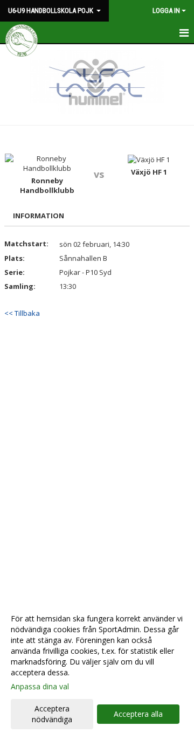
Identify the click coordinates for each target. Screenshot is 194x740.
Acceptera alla (138, 714)
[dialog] (97, 668)
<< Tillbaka (22, 313)
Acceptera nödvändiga (52, 713)
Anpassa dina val (40, 686)
